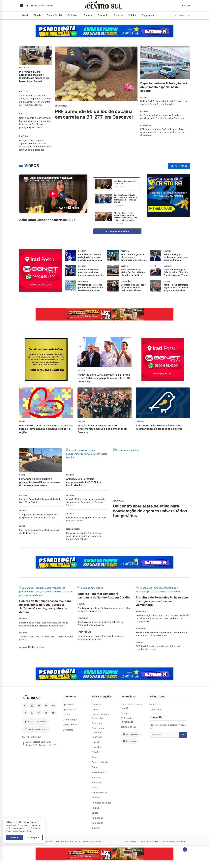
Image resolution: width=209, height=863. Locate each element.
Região (95, 807)
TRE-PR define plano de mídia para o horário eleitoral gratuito (46, 638)
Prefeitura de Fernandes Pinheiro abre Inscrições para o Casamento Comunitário (162, 601)
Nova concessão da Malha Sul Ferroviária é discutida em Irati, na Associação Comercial (133, 272)
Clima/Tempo (70, 719)
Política (132, 15)
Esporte (118, 15)
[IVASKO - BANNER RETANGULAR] (104, 319)
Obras (95, 787)
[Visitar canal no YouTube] (21, 166)
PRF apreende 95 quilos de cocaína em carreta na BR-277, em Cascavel (94, 114)
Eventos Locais (100, 762)
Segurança (148, 15)
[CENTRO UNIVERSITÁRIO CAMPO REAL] (104, 36)
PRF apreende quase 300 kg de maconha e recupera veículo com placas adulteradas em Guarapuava (162, 132)
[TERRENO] (46, 380)
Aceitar (14, 837)
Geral (25, 15)
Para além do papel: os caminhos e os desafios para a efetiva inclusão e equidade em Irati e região (46, 429)
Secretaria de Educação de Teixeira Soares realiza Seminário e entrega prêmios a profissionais (133, 287)
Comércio (68, 729)
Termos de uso (129, 726)
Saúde (95, 812)
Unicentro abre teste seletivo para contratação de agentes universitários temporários (150, 511)
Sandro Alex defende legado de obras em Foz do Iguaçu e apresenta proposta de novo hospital (43, 624)
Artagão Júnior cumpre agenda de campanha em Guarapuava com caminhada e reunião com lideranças (35, 145)
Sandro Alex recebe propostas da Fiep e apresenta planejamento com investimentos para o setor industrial (90, 272)
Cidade (37, 15)
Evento (95, 757)
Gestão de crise (36, 647)
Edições (125, 713)
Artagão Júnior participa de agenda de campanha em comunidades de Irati (38, 516)
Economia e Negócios (98, 730)
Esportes (96, 747)
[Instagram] (32, 705)
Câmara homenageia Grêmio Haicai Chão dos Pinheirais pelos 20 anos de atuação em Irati (176, 272)
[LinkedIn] (25, 712)
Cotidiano (72, 15)
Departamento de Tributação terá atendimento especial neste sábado (163, 87)
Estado (95, 752)
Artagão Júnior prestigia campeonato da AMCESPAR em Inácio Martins (84, 482)
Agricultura (69, 704)
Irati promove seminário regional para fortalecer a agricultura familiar (176, 287)
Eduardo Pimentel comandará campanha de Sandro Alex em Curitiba (104, 595)
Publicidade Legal (101, 802)
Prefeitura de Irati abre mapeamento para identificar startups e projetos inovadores (162, 634)
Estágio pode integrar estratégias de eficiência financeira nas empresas (100, 637)
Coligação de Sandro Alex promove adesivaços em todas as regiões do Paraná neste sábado (84, 536)
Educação (103, 15)
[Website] (53, 712)
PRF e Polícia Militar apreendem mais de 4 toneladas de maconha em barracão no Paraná (34, 76)
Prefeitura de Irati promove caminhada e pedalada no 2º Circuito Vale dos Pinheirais (162, 117)
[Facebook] (25, 705)
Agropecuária (70, 709)
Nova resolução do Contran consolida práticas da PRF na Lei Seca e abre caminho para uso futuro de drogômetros (163, 618)
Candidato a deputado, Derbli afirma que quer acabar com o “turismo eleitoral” (104, 609)
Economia (97, 723)
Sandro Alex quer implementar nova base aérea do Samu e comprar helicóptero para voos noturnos (177, 257)
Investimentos (99, 772)
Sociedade (97, 822)
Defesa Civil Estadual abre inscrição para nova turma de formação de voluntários (163, 102)
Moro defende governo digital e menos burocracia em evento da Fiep (134, 257)
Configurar (33, 837)
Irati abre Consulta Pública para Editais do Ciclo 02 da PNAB (40, 500)
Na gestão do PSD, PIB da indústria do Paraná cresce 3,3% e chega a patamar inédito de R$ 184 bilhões (103, 378)
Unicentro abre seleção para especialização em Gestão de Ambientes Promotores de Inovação (91, 287)
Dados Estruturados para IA (131, 706)
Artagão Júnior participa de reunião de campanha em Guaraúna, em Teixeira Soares (85, 502)
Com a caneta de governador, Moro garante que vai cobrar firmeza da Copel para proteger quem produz (35, 122)
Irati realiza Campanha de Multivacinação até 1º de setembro (39, 531)
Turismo (96, 828)
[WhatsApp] (32, 712)
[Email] (46, 712)
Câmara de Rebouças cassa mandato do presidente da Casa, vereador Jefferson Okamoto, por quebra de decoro (45, 606)
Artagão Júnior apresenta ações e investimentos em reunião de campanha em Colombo (102, 429)
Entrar (153, 704)
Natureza (97, 777)
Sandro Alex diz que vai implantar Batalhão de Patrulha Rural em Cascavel (100, 623)
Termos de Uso (26, 831)
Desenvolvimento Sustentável (101, 716)
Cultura (88, 15)
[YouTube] (53, 705)
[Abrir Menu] (21, 5)
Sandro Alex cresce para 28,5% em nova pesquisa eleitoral (86, 519)
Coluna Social (54, 15)
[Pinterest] (39, 712)
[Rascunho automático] (168, 215)
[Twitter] (39, 705)
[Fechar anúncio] (185, 849)
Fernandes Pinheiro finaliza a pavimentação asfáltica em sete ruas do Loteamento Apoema (40, 482)
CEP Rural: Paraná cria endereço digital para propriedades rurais (158, 648)
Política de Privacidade (127, 720)
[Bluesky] (46, 705)
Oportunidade (99, 792)
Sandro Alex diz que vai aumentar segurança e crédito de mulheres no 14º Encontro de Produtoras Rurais (35, 100)
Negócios (97, 782)
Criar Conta (156, 709)
